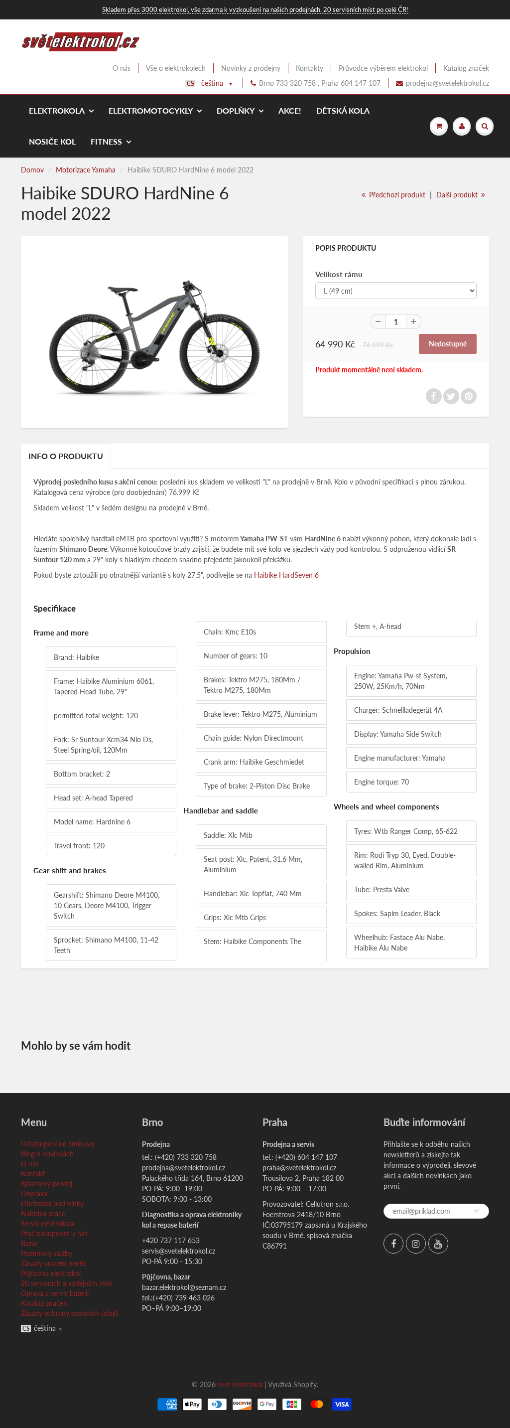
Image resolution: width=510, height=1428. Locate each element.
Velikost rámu (338, 274)
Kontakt (33, 1173)
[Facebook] (393, 1244)
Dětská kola (343, 110)
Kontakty (309, 68)
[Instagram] (416, 1244)
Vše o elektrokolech (176, 68)
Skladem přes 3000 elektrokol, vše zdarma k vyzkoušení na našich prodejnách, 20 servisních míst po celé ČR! (255, 9)
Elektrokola (57, 110)
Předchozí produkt (396, 194)
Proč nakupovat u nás (54, 1233)
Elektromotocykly (151, 110)
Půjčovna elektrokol (51, 1273)
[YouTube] (438, 1244)
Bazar (29, 1243)
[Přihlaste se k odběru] (476, 1211)
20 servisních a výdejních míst (66, 1283)
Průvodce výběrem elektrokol (383, 68)
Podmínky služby (46, 1253)
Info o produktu (65, 456)
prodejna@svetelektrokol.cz (447, 83)
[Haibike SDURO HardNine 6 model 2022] (154, 330)
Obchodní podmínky (52, 1203)
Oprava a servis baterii (55, 1293)
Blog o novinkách (47, 1153)
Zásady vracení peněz (53, 1263)
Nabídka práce (43, 1213)
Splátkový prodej (46, 1183)
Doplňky (236, 110)
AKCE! (289, 110)
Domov (32, 169)
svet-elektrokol (240, 1384)
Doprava (34, 1193)
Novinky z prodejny (250, 68)
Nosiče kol (52, 141)
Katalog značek (466, 68)
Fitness (106, 141)
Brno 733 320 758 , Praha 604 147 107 (320, 83)
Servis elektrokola (47, 1223)
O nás (121, 68)
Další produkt (458, 194)
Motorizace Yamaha (86, 169)
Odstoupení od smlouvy (57, 1143)
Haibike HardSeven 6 (286, 575)
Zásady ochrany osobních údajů (69, 1313)
